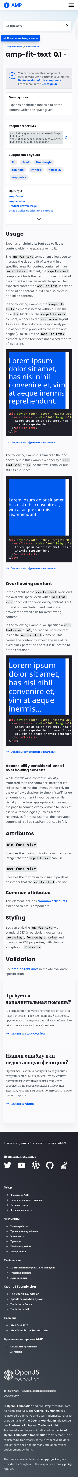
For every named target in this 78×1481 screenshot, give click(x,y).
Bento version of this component (39, 80)
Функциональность (21, 1210)
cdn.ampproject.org (49, 1459)
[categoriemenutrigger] (20, 38)
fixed (25, 162)
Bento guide (50, 84)
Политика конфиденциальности (39, 1390)
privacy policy (63, 1464)
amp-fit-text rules (25, 969)
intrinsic (36, 169)
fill (13, 162)
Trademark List (19, 1309)
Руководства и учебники (24, 1231)
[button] (71, 5)
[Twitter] (7, 1165)
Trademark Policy (21, 1304)
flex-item (18, 169)
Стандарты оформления (23, 1346)
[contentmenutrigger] (37, 25)
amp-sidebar (17, 201)
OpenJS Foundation (19, 1406)
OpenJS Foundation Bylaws (26, 1299)
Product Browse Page (23, 206)
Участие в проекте (20, 1272)
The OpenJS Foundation (24, 1294)
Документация (14, 46)
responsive (19, 177)
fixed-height (44, 162)
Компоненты (33, 46)
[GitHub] (50, 1165)
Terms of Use (11, 1390)
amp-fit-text (17, 196)
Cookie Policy (11, 1395)
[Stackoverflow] (64, 1165)
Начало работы (19, 1226)
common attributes (52, 901)
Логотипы (16, 1351)
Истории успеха (19, 1205)
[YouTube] (21, 1165)
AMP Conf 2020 (19, 1325)
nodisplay (55, 169)
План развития (18, 1277)
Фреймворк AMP (19, 1194)
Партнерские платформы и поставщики (32, 1267)
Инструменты (18, 1251)
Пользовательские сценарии (26, 1200)
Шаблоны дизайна (20, 1246)
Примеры (15, 1241)
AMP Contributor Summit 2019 (29, 1330)
